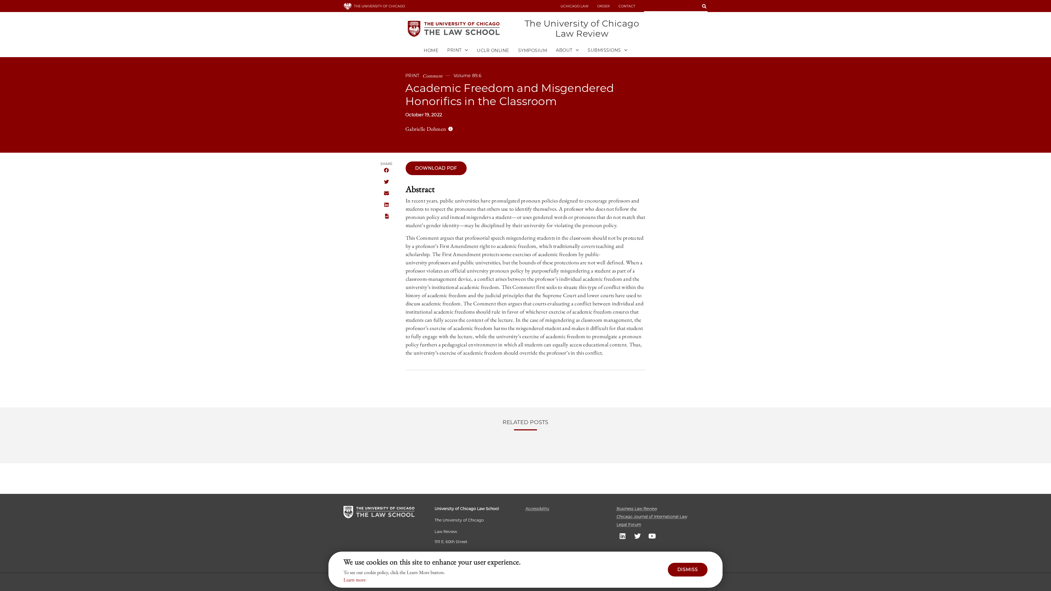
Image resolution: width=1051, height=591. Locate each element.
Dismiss (687, 569)
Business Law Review (637, 508)
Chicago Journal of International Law (652, 516)
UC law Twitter (637, 536)
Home (431, 50)
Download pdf (436, 168)
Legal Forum (629, 524)
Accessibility (537, 508)
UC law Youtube (652, 536)
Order (603, 6)
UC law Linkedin (623, 536)
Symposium (532, 50)
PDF (386, 216)
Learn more (354, 579)
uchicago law (574, 6)
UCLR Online (493, 50)
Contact (627, 6)
